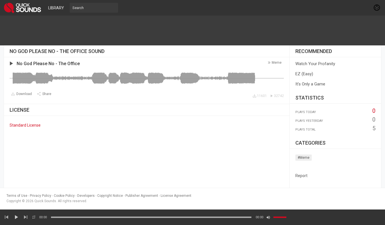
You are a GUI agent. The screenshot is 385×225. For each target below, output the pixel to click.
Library (56, 8)
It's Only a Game (310, 84)
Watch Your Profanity (315, 63)
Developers (86, 196)
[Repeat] (34, 217)
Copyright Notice (110, 196)
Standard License (25, 125)
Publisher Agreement (141, 196)
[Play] (16, 217)
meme (277, 63)
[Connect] (377, 7)
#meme (303, 158)
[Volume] (279, 217)
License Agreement (176, 196)
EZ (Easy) (304, 73)
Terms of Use (16, 196)
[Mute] (268, 217)
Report (301, 175)
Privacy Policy (40, 196)
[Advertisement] (192, 30)
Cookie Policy (64, 196)
